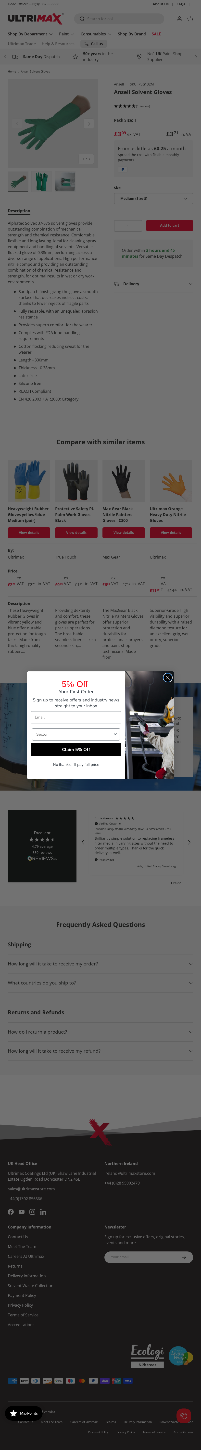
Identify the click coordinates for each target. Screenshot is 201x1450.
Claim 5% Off (76, 749)
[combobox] (74, 734)
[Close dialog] (167, 677)
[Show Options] (115, 734)
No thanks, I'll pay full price (76, 764)
